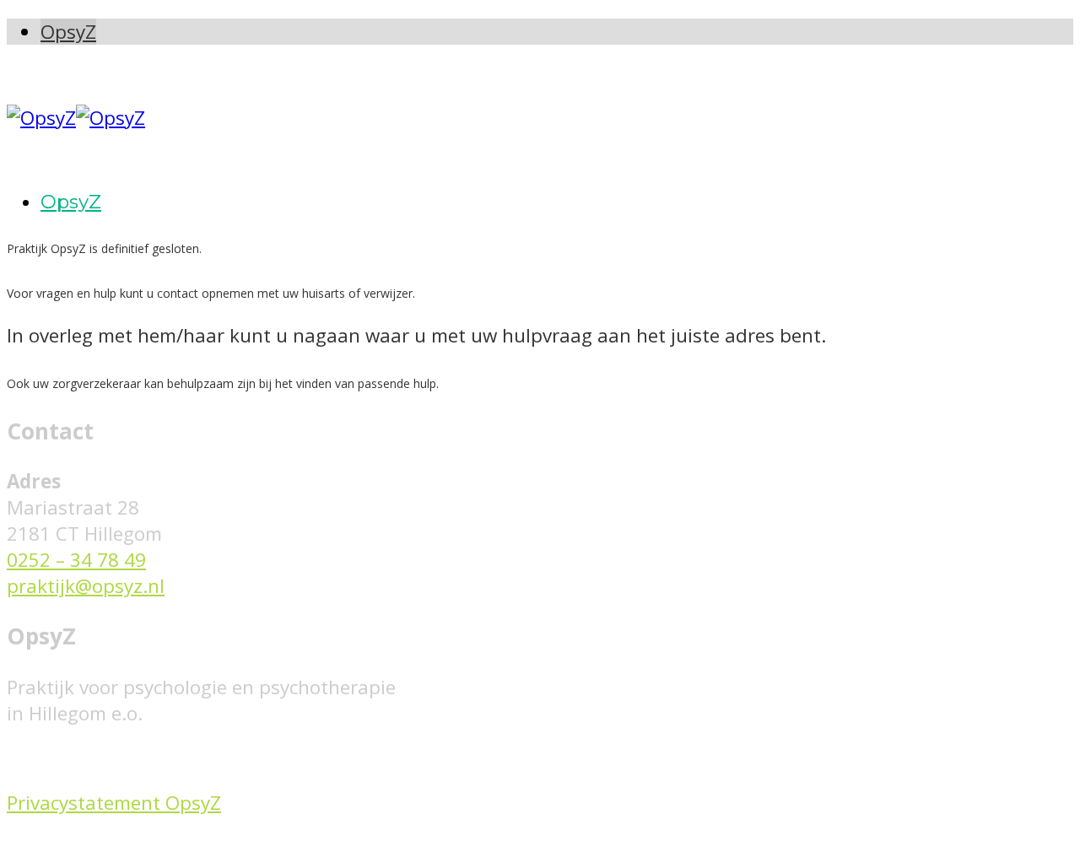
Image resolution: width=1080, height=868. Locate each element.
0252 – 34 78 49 (76, 560)
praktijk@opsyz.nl (86, 586)
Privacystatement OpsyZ (114, 803)
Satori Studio (344, 848)
